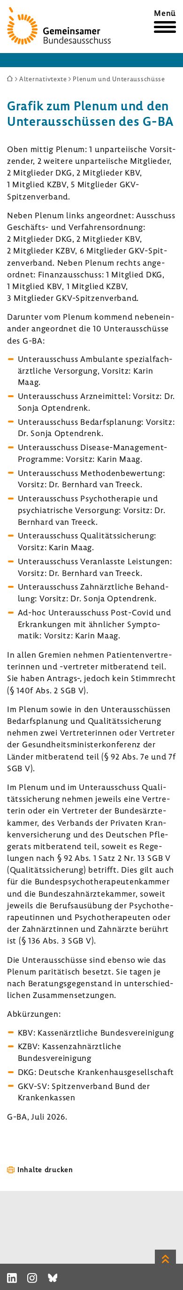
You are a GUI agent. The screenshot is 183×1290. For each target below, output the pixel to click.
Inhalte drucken (45, 1169)
